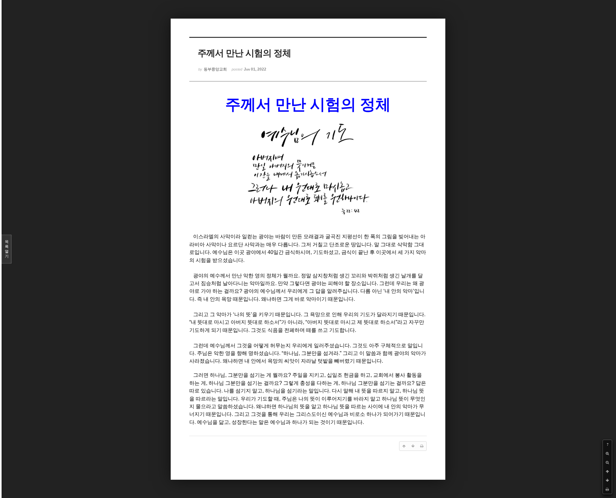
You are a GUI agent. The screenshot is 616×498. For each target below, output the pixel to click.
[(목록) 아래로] (607, 480)
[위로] (607, 471)
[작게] (607, 462)
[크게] (607, 453)
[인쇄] (607, 489)
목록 (7, 249)
